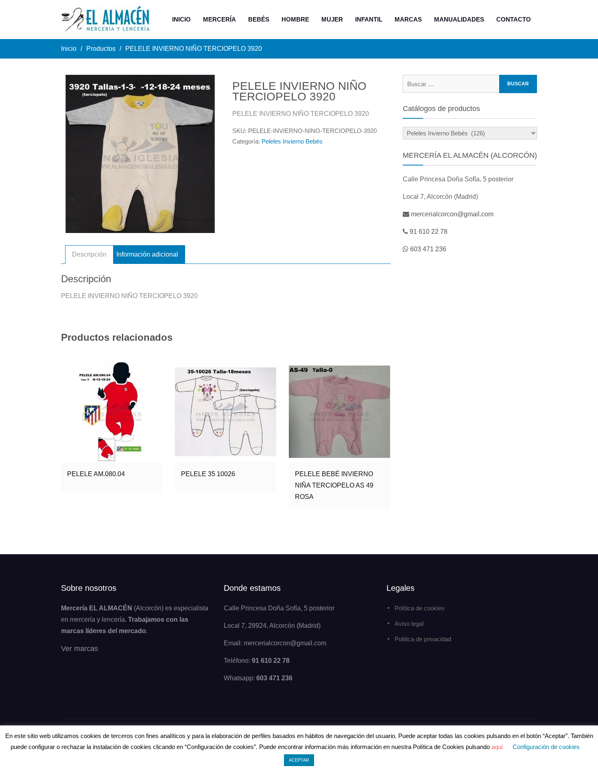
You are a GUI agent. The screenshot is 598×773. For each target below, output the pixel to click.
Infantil (368, 19)
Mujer (332, 19)
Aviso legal (409, 623)
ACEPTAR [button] (299, 760)
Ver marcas (79, 649)
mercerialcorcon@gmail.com (452, 214)
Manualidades (459, 19)
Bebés (258, 19)
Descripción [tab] (89, 254)
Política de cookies (420, 608)
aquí (497, 746)
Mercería (219, 19)
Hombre (295, 19)
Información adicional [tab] (147, 254)
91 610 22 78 (428, 231)
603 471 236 (428, 249)
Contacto (513, 19)
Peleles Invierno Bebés (292, 141)
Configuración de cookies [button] (546, 746)
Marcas (408, 19)
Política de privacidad (423, 639)
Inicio (181, 19)
